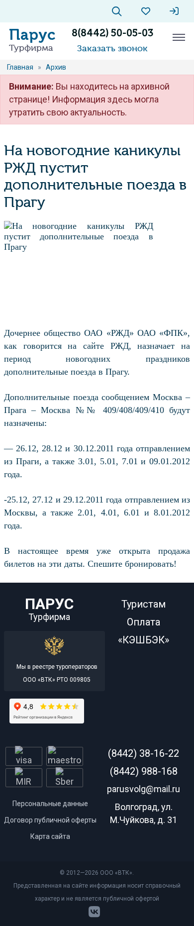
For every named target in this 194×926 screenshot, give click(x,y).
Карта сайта (50, 836)
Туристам (143, 604)
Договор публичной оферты (50, 820)
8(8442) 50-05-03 (112, 33)
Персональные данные (50, 804)
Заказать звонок (112, 48)
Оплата (143, 622)
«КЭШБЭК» (143, 640)
